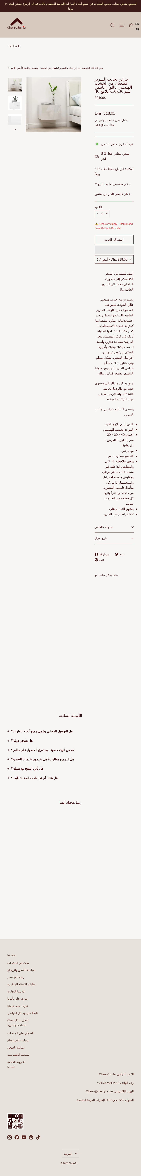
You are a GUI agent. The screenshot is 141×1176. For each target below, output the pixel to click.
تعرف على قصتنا (17, 1006)
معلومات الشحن (104, 527)
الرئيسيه (86, 67)
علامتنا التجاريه (16, 991)
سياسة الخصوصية (18, 1054)
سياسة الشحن (16, 1047)
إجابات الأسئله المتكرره (21, 984)
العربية (68, 1153)
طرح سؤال (101, 538)
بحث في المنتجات (18, 962)
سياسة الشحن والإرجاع (21, 970)
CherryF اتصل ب (17, 1020)
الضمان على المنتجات (20, 1033)
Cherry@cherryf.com (99, 1091)
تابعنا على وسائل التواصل (22, 1013)
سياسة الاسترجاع (17, 1040)
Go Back (14, 46)
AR (137, 29)
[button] (114, 250)
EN (137, 23)
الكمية (98, 207)
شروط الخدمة (16, 1062)
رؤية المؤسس (15, 977)
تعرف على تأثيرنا (17, 998)
